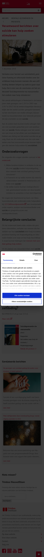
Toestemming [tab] (8, 260)
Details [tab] (22, 260)
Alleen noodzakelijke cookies (22, 301)
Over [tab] (36, 260)
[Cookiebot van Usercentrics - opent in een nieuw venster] (33, 254)
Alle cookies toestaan (22, 295)
